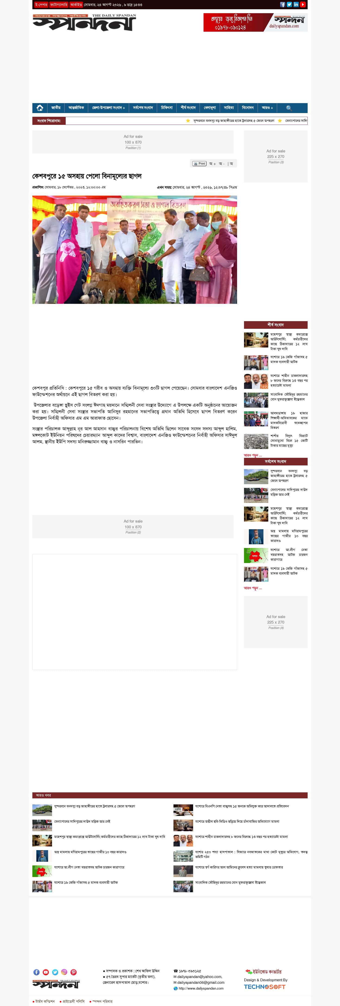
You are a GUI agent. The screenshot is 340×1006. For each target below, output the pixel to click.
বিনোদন (248, 107)
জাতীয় (56, 107)
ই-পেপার (41, 4)
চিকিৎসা (167, 107)
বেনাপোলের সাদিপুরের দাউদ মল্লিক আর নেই (299, 120)
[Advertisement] (170, 69)
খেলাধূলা (210, 107)
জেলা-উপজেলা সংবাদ (107, 107)
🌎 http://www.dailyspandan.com (198, 988)
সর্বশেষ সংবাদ (143, 107)
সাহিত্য (229, 107)
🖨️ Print (199, 163)
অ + (213, 163)
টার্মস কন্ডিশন (43, 1001)
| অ (230, 163)
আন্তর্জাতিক (76, 107)
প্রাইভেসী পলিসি (72, 1001)
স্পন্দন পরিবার (100, 1001)
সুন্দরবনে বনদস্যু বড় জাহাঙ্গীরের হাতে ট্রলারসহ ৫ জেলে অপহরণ (220, 120)
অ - (222, 163)
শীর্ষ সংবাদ (188, 107)
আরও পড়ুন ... (253, 455)
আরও (266, 107)
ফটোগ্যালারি (58, 4)
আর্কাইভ (76, 4)
